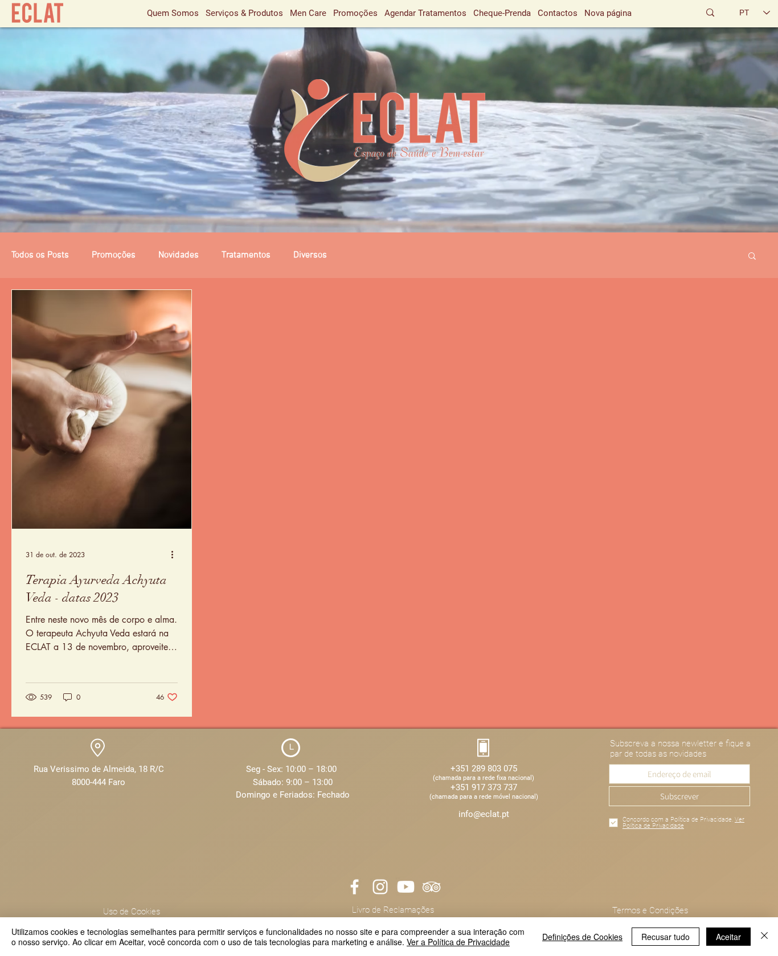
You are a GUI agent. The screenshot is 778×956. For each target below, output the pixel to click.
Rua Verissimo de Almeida (84, 769)
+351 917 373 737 (484, 787)
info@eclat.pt (483, 814)
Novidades (178, 255)
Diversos (310, 255)
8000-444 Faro (98, 782)
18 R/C (151, 769)
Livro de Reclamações (393, 910)
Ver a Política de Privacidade (458, 941)
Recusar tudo (665, 936)
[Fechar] (764, 936)
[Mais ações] (176, 554)
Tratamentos (246, 255)
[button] (752, 257)
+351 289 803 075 (484, 768)
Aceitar (728, 936)
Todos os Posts (40, 255)
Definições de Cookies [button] (582, 936)
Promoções (114, 255)
